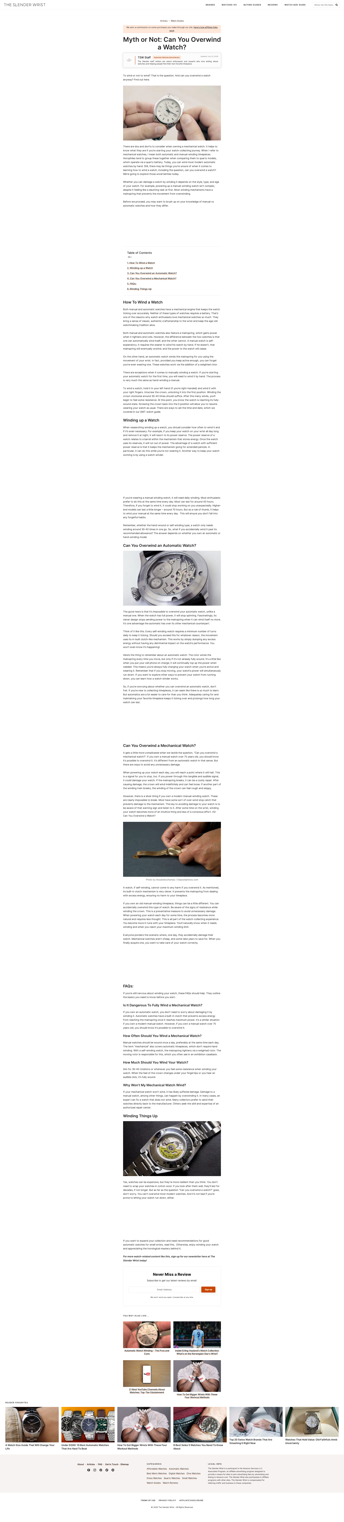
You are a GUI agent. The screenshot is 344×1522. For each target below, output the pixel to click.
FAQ (100, 1464)
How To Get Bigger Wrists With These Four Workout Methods (197, 1396)
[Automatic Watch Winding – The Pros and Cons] (147, 1323)
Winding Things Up (141, 289)
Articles (164, 20)
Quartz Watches (172, 1478)
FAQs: (133, 283)
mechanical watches (189, 317)
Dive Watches (193, 1473)
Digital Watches (177, 1473)
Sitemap (124, 1464)
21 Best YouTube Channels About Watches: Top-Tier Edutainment (147, 1391)
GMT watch (146, 411)
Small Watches (189, 1478)
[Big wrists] (197, 1362)
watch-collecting (181, 150)
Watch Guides (154, 1482)
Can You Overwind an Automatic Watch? (153, 273)
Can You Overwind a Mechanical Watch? (153, 278)
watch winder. (156, 454)
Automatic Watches (179, 1468)
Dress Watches (154, 1478)
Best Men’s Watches (157, 1473)
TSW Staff (144, 57)
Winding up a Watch (141, 268)
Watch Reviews (170, 1482)
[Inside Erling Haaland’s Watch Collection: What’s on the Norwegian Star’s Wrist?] (197, 1323)
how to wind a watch (145, 170)
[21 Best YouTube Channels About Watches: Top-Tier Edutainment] (147, 1362)
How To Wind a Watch (142, 262)
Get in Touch (111, 1464)
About (80, 1464)
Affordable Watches (157, 1468)
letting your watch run (146, 1197)
